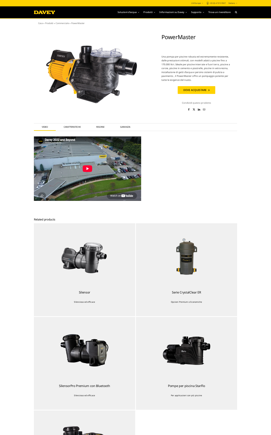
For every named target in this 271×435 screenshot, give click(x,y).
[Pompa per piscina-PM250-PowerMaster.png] (92, 74)
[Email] (204, 110)
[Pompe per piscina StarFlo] (186, 350)
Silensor (84, 292)
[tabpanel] (135, 168)
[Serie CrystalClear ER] (186, 257)
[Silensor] (84, 257)
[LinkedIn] (199, 110)
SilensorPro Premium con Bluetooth (84, 386)
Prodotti (49, 23)
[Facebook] (188, 110)
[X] (193, 110)
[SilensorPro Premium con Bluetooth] (84, 350)
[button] (236, 12)
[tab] (45, 126)
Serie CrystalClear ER (186, 292)
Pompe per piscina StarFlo (186, 386)
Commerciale (62, 23)
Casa (40, 23)
